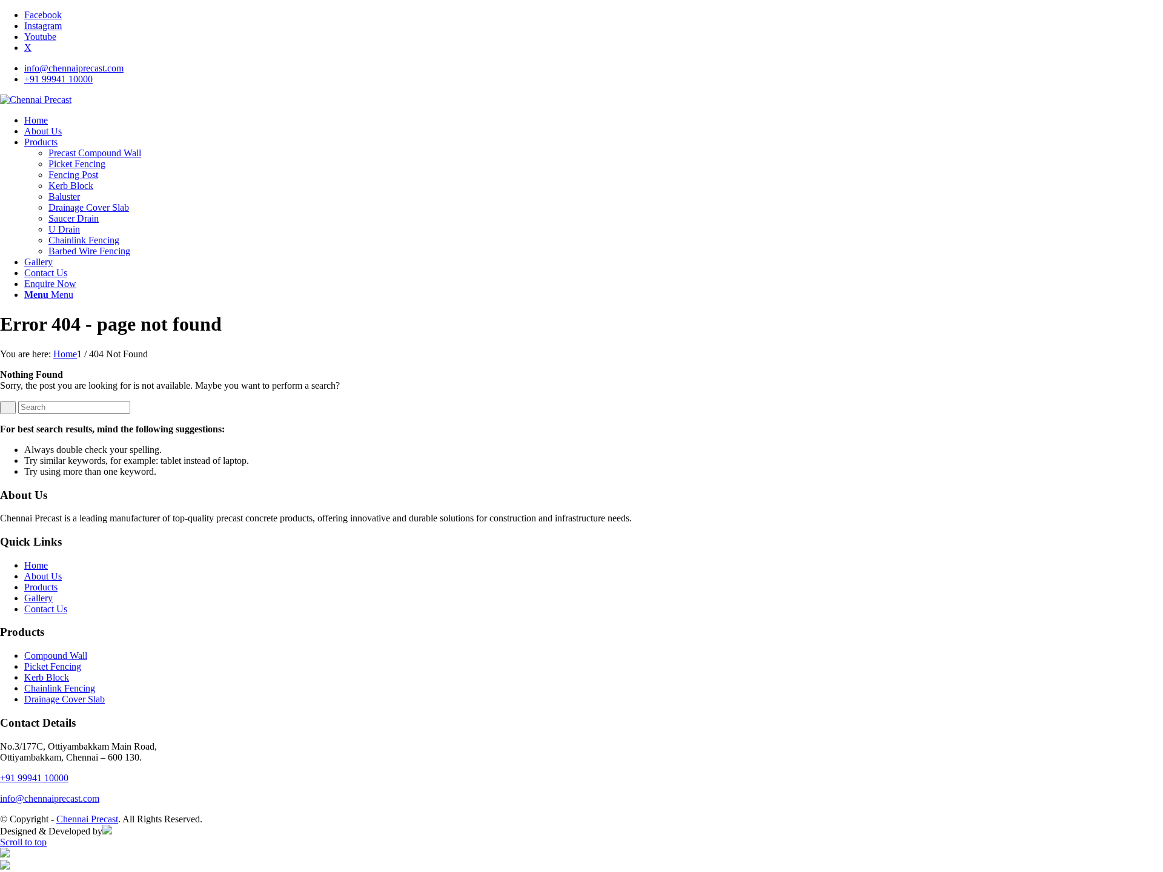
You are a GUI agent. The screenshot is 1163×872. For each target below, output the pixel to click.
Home (36, 565)
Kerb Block (46, 677)
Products (41, 587)
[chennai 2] (35, 99)
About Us (43, 576)
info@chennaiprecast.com (74, 68)
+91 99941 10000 (58, 79)
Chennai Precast (87, 819)
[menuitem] (593, 68)
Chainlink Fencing (59, 688)
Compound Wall (55, 655)
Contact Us (45, 609)
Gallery (38, 598)
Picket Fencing (52, 666)
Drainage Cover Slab (64, 699)
